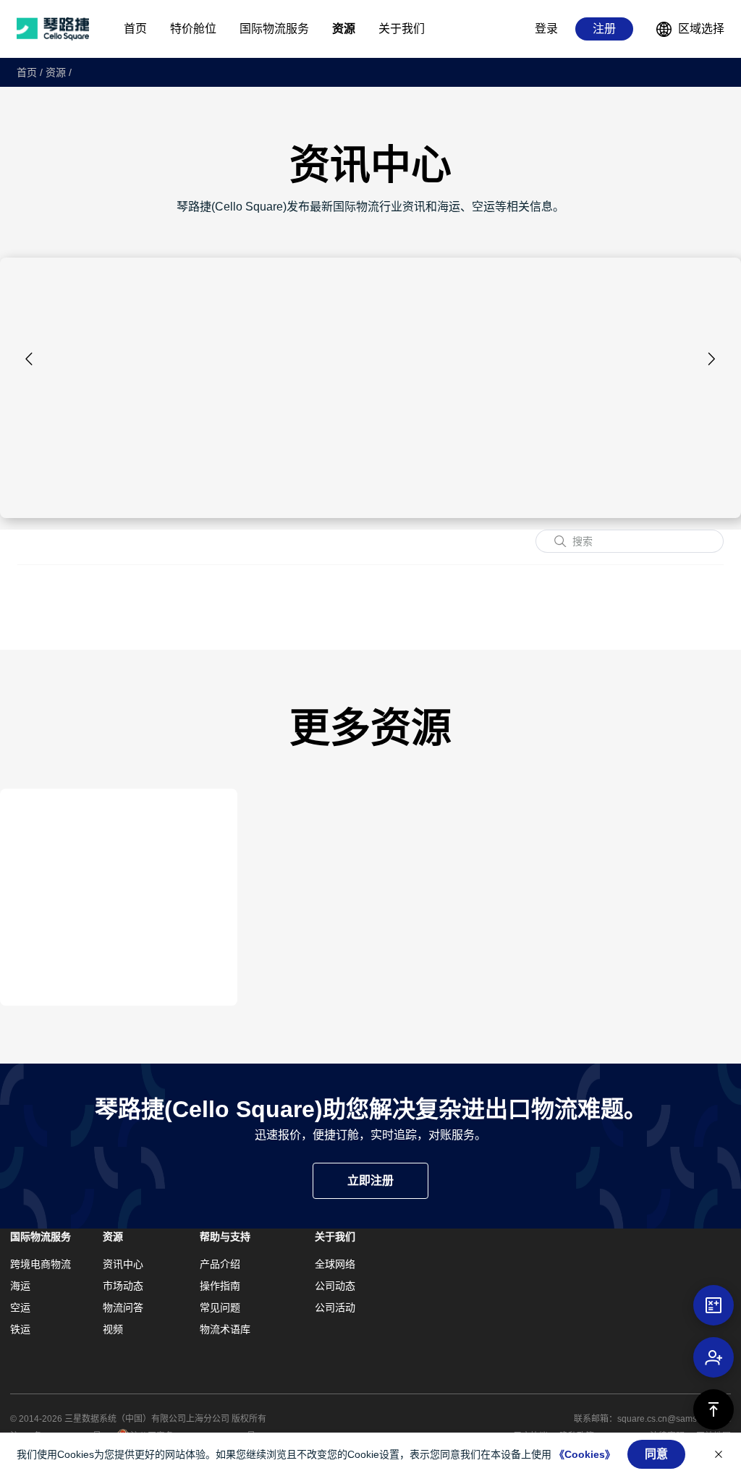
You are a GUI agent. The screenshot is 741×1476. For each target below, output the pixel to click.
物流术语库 (225, 1329)
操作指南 (220, 1286)
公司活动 (335, 1307)
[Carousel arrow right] (711, 359)
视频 (113, 1329)
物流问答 (123, 1307)
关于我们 (335, 1236)
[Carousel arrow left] (29, 359)
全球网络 (335, 1264)
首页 (27, 72)
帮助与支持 (225, 1236)
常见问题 (220, 1307)
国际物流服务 (40, 1236)
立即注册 (370, 1180)
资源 (56, 72)
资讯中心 (123, 1264)
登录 (546, 28)
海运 (20, 1286)
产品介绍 (220, 1264)
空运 (20, 1307)
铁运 (20, 1329)
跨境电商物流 (40, 1264)
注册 (604, 28)
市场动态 (123, 1286)
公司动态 (335, 1286)
